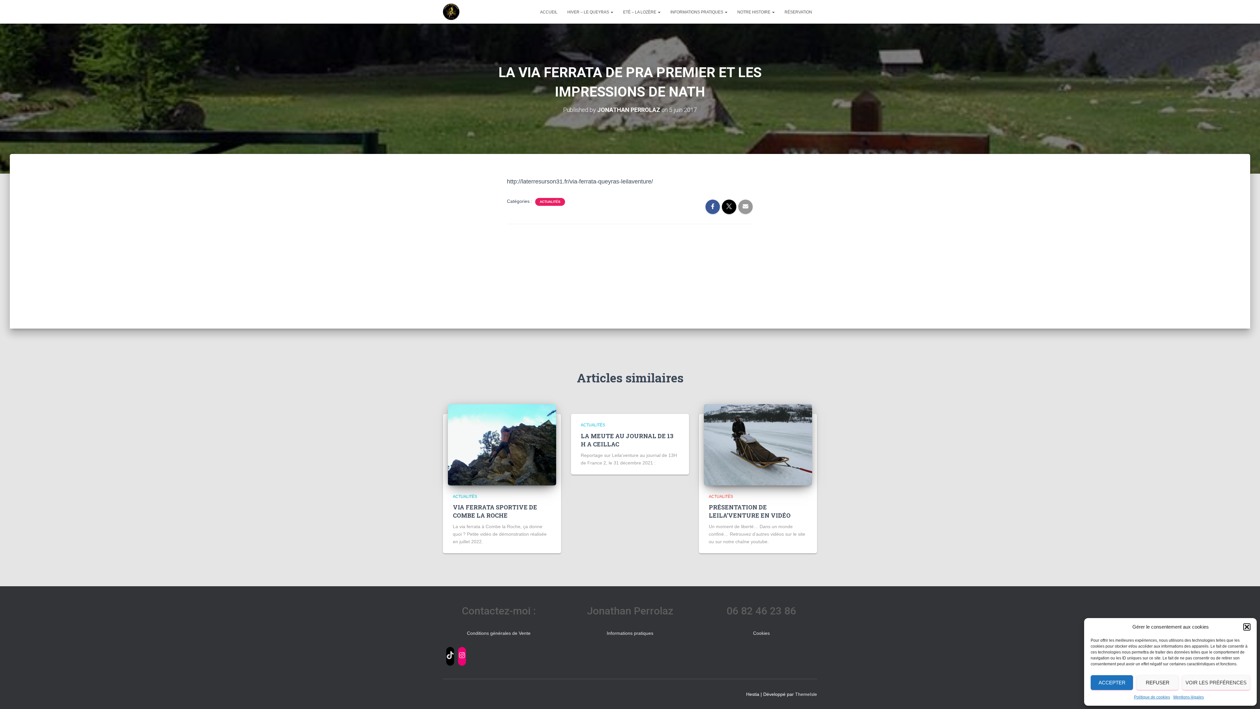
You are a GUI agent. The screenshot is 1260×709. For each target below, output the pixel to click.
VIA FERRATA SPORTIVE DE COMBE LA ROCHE (495, 511)
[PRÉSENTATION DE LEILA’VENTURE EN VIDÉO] (758, 444)
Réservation (798, 12)
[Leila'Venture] (451, 12)
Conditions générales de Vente (499, 633)
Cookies (761, 633)
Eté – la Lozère (640, 12)
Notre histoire (754, 12)
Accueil (548, 12)
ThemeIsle (806, 694)
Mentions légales (1188, 697)
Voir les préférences (1216, 682)
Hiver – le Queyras (588, 12)
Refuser (1157, 682)
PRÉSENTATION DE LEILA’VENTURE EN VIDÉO (749, 511)
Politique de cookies (1152, 697)
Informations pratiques (697, 12)
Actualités (550, 202)
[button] (1247, 627)
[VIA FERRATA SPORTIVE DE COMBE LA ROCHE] (502, 444)
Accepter (1112, 682)
